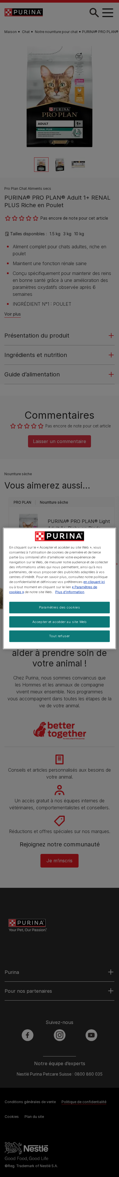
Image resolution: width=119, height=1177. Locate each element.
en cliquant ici (94, 582)
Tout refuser (59, 636)
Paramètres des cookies (59, 607)
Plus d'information (69, 592)
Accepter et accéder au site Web (59, 622)
